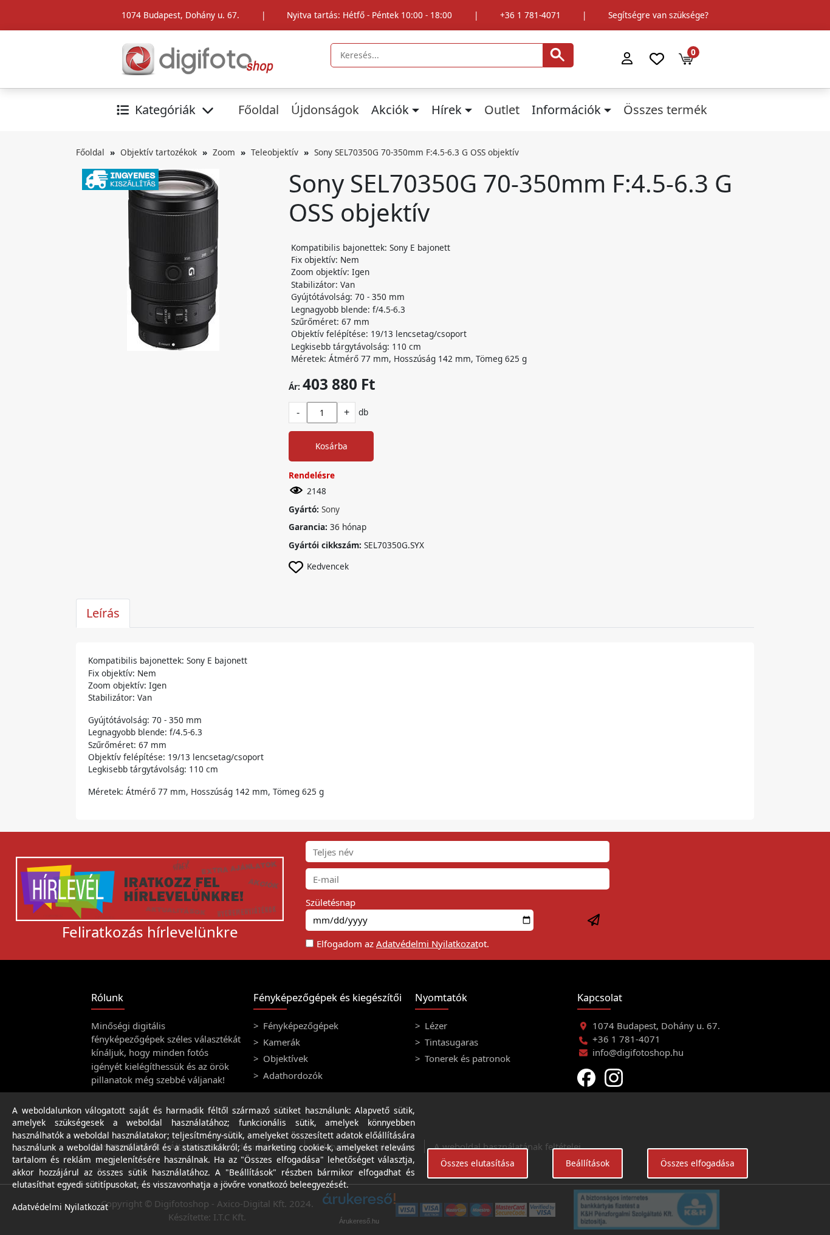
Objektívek (284, 1058)
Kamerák (280, 1042)
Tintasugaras (450, 1042)
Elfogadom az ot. (403, 943)
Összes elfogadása (697, 1163)
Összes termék (665, 109)
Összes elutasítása (478, 1163)
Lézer (434, 1025)
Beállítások (587, 1163)
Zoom (224, 152)
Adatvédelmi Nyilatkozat (427, 943)
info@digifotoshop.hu (638, 1052)
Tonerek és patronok (466, 1058)
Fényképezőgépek (299, 1025)
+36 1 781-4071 (530, 15)
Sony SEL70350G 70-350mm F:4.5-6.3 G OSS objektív (416, 152)
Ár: (294, 386)
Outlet (502, 109)
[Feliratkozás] (594, 920)
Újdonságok (325, 109)
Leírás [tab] (103, 613)
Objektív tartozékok (158, 152)
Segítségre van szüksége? (658, 15)
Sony (330, 509)
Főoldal (258, 109)
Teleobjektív (274, 152)
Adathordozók (292, 1075)
